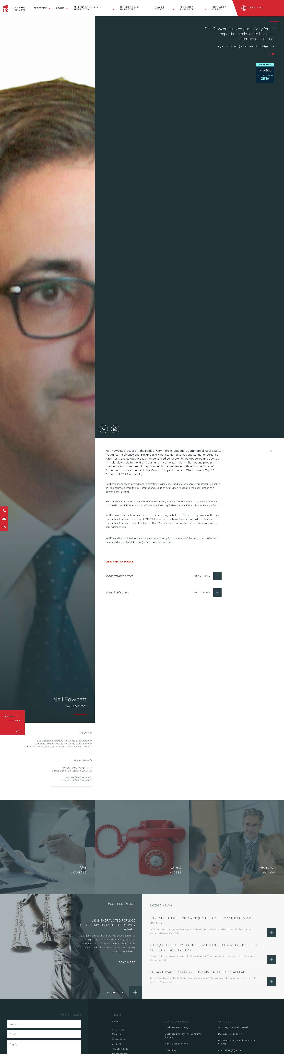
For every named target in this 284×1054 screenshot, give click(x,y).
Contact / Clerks (219, 8)
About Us (117, 1034)
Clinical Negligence (176, 1044)
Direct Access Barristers (129, 8)
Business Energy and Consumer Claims (184, 1035)
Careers (116, 1044)
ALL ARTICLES (116, 992)
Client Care (118, 1039)
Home (115, 1021)
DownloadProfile (12, 718)
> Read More (126, 962)
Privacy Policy (120, 1049)
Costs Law (171, 1050)
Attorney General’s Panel (233, 1027)
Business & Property (177, 1027)
